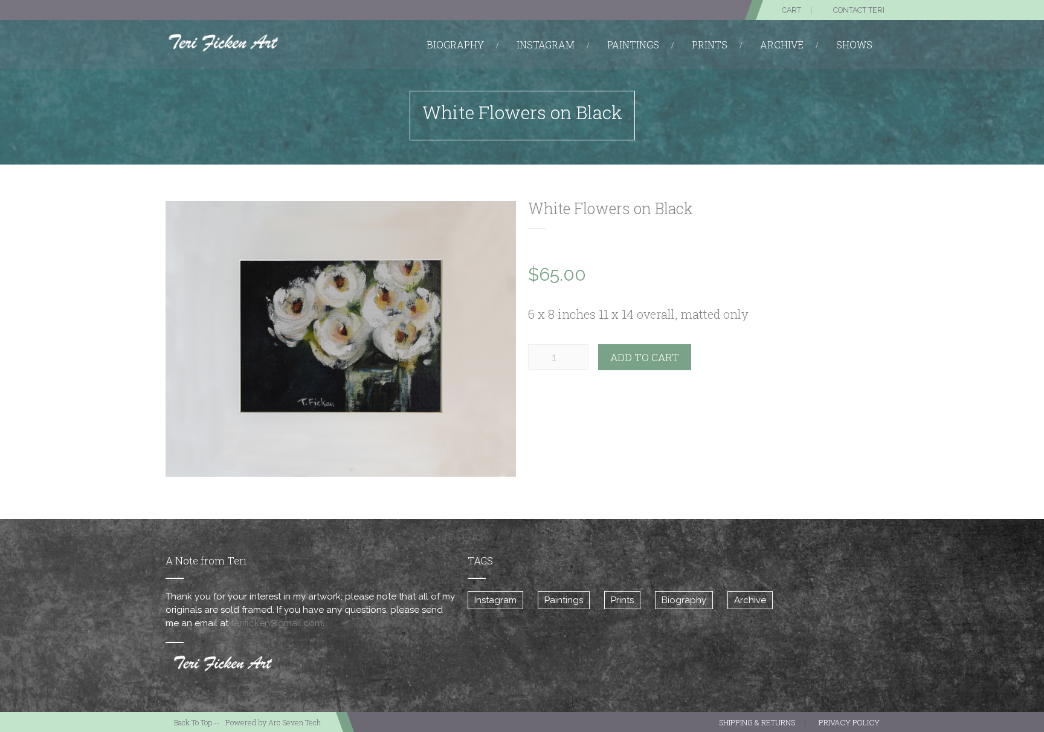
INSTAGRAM (546, 44)
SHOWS (854, 44)
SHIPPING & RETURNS (757, 722)
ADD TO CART (644, 357)
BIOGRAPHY (455, 44)
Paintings (563, 600)
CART (791, 10)
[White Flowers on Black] (341, 339)
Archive (750, 600)
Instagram (495, 600)
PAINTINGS (633, 44)
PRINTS (709, 44)
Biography (684, 600)
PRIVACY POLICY (849, 722)
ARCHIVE (782, 44)
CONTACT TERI (858, 10)
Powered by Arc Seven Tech (273, 722)
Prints (622, 600)
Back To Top (193, 722)
